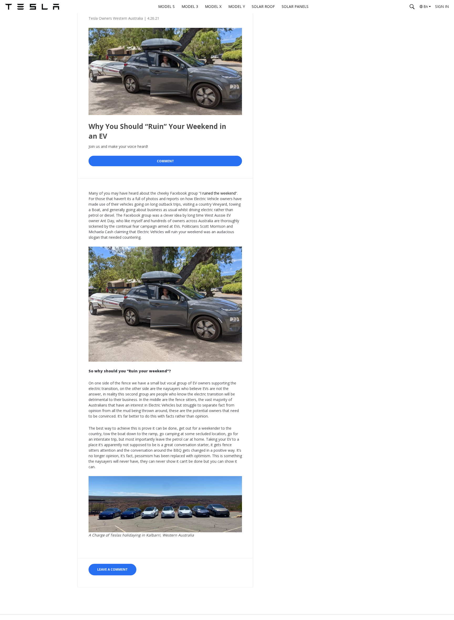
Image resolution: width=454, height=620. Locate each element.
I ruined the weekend (218, 193)
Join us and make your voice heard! (118, 146)
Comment (165, 161)
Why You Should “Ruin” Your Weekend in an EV (157, 131)
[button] (112, 569)
